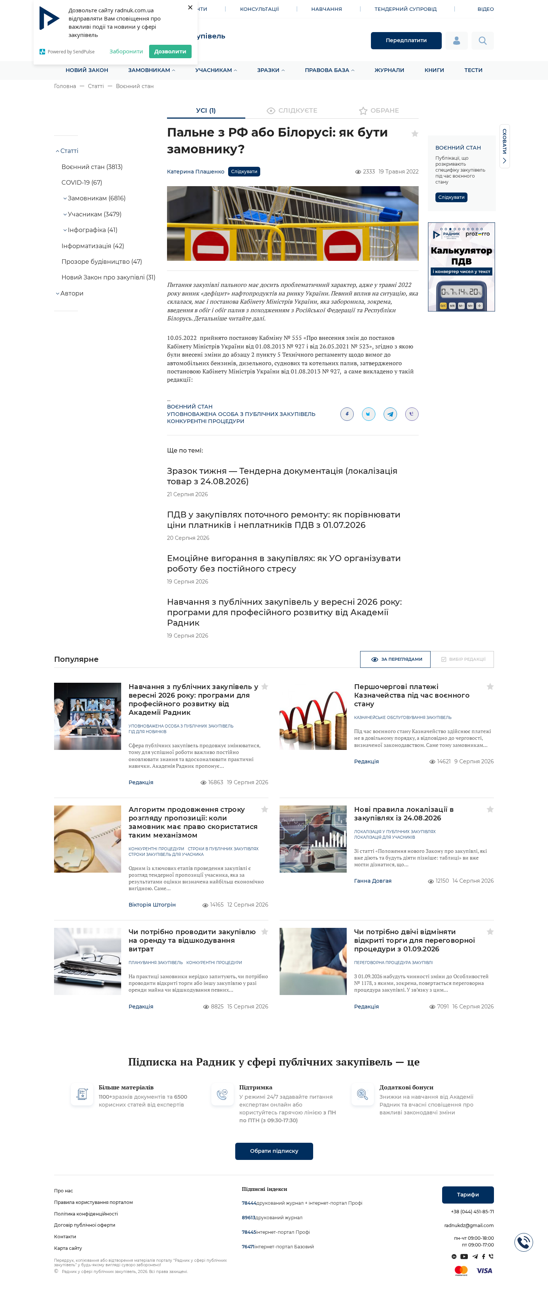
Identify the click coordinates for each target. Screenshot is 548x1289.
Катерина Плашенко (195, 171)
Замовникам (149, 70)
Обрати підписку (274, 1151)
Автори (72, 293)
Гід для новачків (147, 732)
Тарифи (468, 1194)
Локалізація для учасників (384, 837)
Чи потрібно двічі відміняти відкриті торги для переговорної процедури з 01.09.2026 (414, 940)
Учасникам (213, 70)
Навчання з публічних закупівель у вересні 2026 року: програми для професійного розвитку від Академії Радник (284, 612)
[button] (441, 229)
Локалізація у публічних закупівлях (395, 832)
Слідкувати (244, 171)
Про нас (63, 1190)
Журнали (389, 70)
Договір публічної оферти (84, 1225)
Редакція (141, 782)
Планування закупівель (156, 963)
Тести (473, 70)
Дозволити (170, 51)
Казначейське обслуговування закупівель (402, 718)
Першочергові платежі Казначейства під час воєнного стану (412, 695)
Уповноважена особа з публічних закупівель (241, 414)
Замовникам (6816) (97, 198)
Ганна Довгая (373, 880)
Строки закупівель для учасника (166, 855)
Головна (65, 86)
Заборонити (126, 51)
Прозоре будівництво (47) (102, 261)
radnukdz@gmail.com (469, 1225)
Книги (434, 70)
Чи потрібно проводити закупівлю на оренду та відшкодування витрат (192, 940)
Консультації (259, 9)
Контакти (65, 1236)
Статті (96, 86)
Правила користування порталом (93, 1202)
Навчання (326, 9)
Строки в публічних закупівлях (223, 849)
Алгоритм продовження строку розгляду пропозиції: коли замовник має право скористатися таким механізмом (193, 822)
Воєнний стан (135, 86)
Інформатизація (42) (93, 246)
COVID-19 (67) (82, 182)
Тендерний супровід (406, 9)
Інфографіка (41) (92, 230)
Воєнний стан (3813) (92, 166)
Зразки (268, 70)
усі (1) (206, 110)
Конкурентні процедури (206, 421)
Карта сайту (68, 1248)
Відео (486, 9)
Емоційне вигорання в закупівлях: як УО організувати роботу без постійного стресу (284, 563)
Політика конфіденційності (86, 1214)
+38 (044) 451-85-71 (472, 1211)
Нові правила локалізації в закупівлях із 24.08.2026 (404, 813)
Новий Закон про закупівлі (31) (108, 277)
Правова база (327, 70)
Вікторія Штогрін (152, 904)
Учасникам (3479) (95, 214)
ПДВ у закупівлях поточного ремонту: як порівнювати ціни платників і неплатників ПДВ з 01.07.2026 (283, 520)
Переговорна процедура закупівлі (393, 963)
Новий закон (87, 70)
